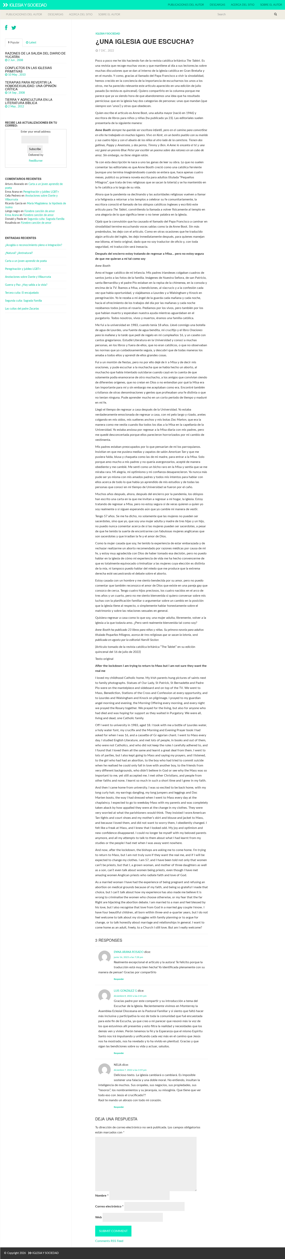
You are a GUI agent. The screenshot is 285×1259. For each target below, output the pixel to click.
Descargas (217, 4)
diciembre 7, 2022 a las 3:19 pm (130, 1070)
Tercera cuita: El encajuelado (22, 293)
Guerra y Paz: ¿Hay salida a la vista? (26, 285)
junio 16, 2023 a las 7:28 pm (128, 957)
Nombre (102, 1195)
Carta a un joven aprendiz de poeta (26, 261)
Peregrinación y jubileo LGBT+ (41, 192)
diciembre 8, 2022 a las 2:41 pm (130, 996)
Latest (32, 42)
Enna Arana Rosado (128, 952)
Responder (119, 979)
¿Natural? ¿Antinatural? (19, 253)
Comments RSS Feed (109, 1241)
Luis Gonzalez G (125, 991)
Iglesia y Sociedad (28, 5)
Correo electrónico (109, 1206)
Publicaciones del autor (186, 4)
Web (98, 1217)
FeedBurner (36, 161)
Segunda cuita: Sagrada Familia (46, 219)
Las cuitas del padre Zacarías (22, 308)
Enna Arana (12, 215)
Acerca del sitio (242, 4)
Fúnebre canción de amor (39, 211)
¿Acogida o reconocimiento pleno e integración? (33, 245)
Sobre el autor (271, 4)
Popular (14, 42)
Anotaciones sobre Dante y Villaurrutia (28, 277)
